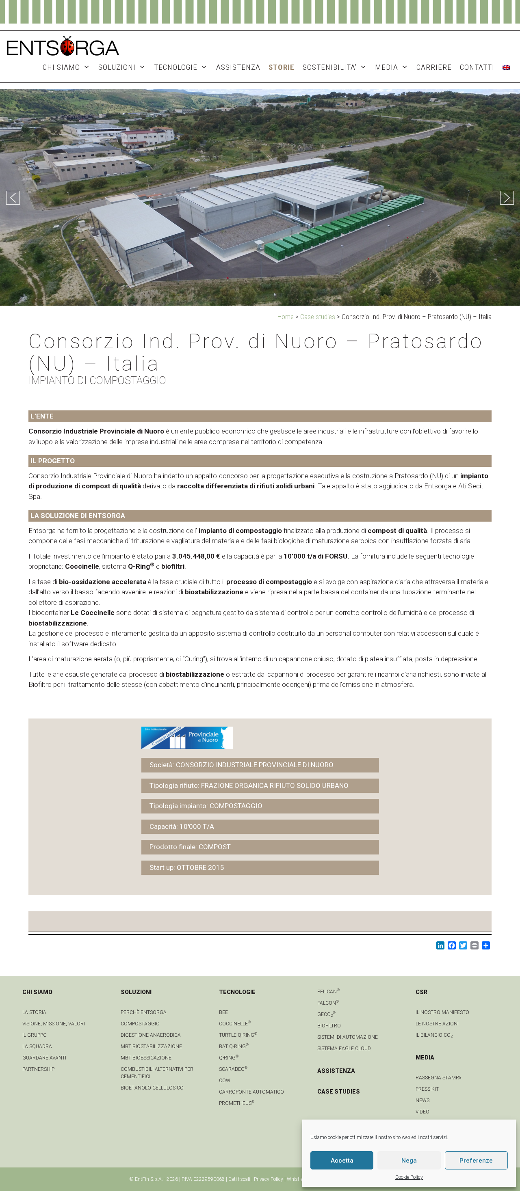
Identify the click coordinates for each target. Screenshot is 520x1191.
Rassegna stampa (439, 1078)
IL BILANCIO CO (434, 1035)
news (422, 1100)
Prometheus (236, 1103)
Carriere (434, 67)
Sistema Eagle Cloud (344, 1048)
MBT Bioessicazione (146, 1058)
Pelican (328, 992)
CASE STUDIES (338, 1091)
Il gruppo (34, 1035)
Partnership (38, 1069)
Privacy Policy (268, 1179)
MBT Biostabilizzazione (151, 1046)
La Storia (34, 1012)
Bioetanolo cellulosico (152, 1088)
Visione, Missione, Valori (53, 1024)
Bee (223, 1012)
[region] (260, 197)
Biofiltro (329, 1026)
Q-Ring (228, 1058)
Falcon (328, 1003)
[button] (13, 198)
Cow (224, 1080)
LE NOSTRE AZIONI (437, 1024)
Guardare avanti (44, 1058)
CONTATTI (477, 67)
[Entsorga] (63, 45)
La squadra (37, 1046)
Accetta (342, 1160)
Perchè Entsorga (144, 1012)
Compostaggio (140, 1024)
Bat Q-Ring (234, 1046)
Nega (409, 1160)
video (422, 1112)
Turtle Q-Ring (238, 1035)
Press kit (427, 1089)
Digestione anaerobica (151, 1035)
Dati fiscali (239, 1179)
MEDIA (386, 67)
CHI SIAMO (61, 67)
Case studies (317, 317)
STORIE (282, 67)
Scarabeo (233, 1069)
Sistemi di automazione (347, 1037)
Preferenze (476, 1160)
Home (285, 317)
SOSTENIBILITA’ (330, 67)
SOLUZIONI (117, 67)
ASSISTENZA (238, 67)
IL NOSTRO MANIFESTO (442, 1012)
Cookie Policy (409, 1177)
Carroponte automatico (251, 1092)
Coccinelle (235, 1024)
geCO (326, 1014)
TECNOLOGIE (175, 67)
